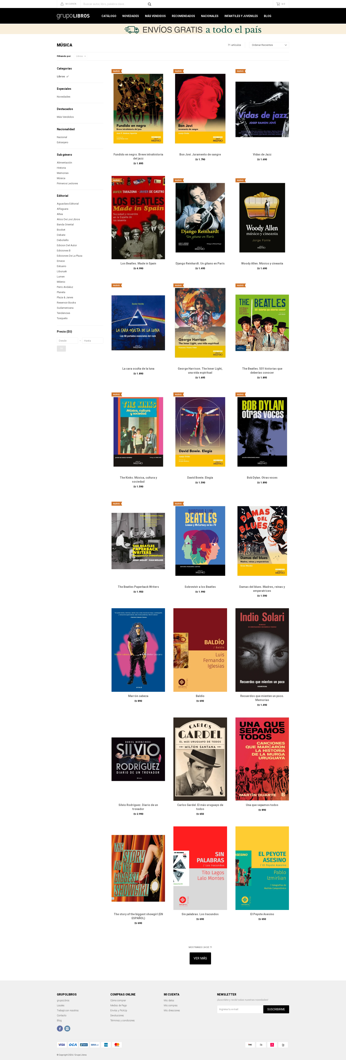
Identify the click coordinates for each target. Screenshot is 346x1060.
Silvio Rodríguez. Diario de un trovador (138, 807)
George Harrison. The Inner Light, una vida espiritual (200, 370)
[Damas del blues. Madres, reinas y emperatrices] (262, 541)
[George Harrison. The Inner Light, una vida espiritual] (200, 322)
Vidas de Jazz (262, 154)
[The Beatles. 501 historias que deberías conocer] (262, 322)
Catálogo (109, 16)
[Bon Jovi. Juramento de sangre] (200, 108)
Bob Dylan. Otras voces (262, 477)
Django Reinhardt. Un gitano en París (200, 263)
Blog (267, 16)
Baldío (200, 696)
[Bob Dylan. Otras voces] (262, 432)
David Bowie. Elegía (200, 477)
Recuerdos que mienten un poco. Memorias (262, 698)
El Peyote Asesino (262, 914)
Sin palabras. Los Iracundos (200, 914)
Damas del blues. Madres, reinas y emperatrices (262, 588)
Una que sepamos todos (262, 805)
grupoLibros (63, 1000)
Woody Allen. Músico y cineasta (262, 263)
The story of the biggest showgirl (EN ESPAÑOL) (138, 916)
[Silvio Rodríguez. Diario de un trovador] (138, 759)
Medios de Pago (118, 1005)
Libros (79, 56)
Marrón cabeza (138, 696)
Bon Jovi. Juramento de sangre (200, 154)
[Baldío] (200, 650)
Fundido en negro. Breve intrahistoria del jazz (138, 156)
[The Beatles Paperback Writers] (138, 541)
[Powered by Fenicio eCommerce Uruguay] (283, 1055)
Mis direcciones (172, 1010)
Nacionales (209, 16)
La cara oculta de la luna (138, 368)
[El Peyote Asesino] (262, 868)
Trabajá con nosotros (68, 1010)
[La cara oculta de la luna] (138, 322)
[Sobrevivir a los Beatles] (200, 541)
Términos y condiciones (122, 1020)
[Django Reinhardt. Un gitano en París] (200, 217)
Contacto (61, 1015)
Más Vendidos (155, 16)
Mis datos (169, 1000)
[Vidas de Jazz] (262, 108)
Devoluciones (117, 1015)
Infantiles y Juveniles (241, 16)
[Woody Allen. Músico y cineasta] (262, 217)
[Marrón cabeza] (138, 650)
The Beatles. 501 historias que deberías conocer (262, 370)
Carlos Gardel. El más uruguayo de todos (200, 807)
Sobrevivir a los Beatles (200, 586)
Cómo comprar (118, 1000)
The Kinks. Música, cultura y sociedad (138, 479)
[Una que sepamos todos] (262, 759)
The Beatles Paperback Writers (138, 586)
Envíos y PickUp (118, 1010)
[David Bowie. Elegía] (200, 432)
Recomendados (183, 16)
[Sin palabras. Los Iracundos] (200, 868)
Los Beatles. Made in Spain (138, 263)
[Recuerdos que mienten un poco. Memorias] (262, 650)
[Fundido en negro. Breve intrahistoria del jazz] (138, 108)
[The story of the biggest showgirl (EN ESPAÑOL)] (138, 868)
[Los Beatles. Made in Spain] (138, 217)
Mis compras (171, 1005)
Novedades (130, 16)
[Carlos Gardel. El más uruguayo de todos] (200, 759)
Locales (60, 1005)
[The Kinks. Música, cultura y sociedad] (138, 432)
